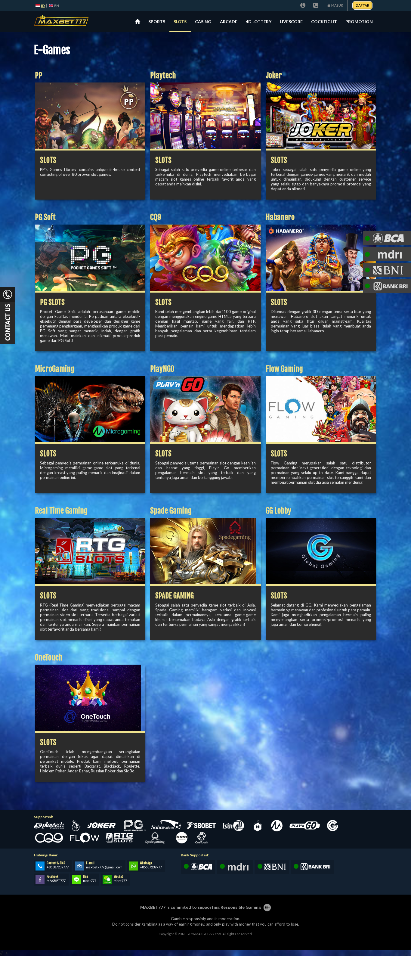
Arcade (228, 21)
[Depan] (64, 21)
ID (43, 5)
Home (137, 21)
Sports (156, 21)
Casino (203, 21)
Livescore (291, 21)
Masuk (337, 5)
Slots (180, 21)
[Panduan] (303, 5)
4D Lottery (258, 21)
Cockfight (324, 21)
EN (56, 5)
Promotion (359, 21)
